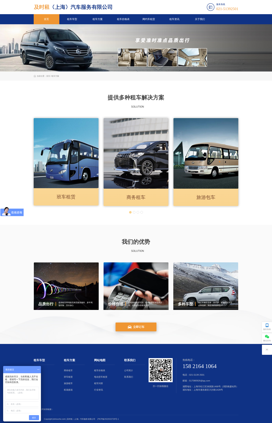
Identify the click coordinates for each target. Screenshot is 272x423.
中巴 (36, 383)
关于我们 (200, 19)
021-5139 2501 (196, 375)
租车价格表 (123, 19)
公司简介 (128, 370)
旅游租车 (68, 383)
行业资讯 (98, 390)
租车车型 (72, 19)
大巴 (36, 390)
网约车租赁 (148, 19)
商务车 (37, 377)
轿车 (36, 370)
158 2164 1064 (200, 366)
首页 (46, 19)
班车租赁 (68, 377)
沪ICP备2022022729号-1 (108, 419)
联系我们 (128, 377)
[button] (130, 212)
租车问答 (98, 383)
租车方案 (98, 19)
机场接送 (68, 390)
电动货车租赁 (100, 377)
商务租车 (68, 370)
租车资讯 (174, 19)
